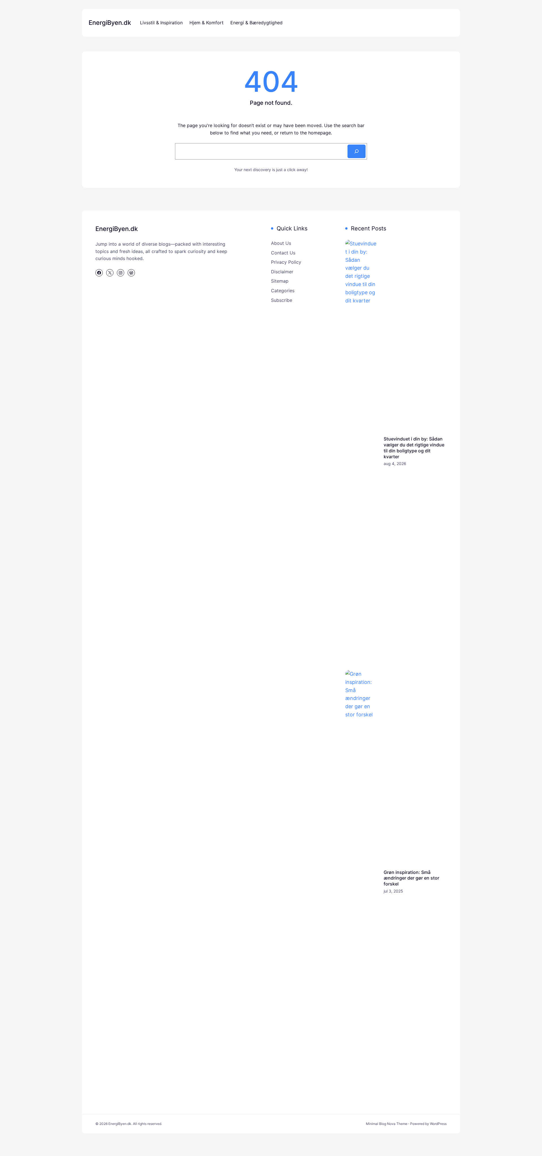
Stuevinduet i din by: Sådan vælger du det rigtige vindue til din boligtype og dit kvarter (414, 447)
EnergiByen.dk (110, 22)
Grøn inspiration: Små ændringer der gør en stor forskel (411, 878)
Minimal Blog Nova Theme (386, 1124)
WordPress (438, 1124)
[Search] (357, 151)
